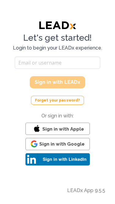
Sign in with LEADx (58, 82)
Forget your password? (57, 100)
